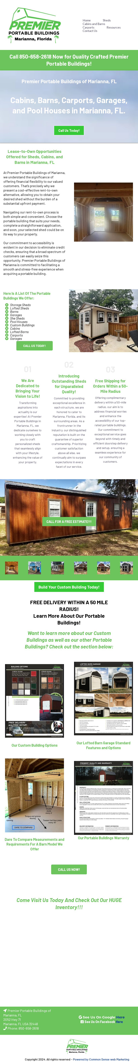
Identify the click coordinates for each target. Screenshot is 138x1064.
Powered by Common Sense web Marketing (101, 1059)
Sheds (107, 20)
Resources (114, 27)
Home (87, 20)
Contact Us (90, 31)
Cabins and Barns (94, 24)
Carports (88, 27)
